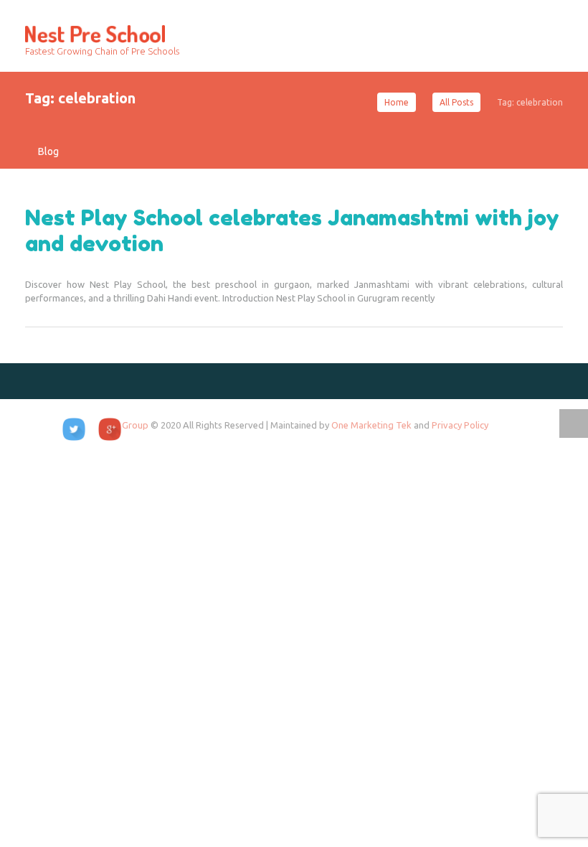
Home (396, 102)
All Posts (456, 102)
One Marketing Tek (372, 425)
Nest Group (124, 425)
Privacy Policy (460, 425)
